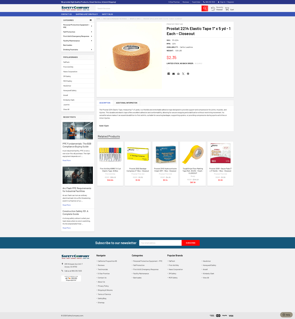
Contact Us (66, 14)
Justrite (66, 104)
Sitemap (101, 302)
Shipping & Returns (105, 290)
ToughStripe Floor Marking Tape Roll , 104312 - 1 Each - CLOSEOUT (193, 170)
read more (67, 160)
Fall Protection (69, 32)
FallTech (66, 62)
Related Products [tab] (109, 136)
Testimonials (103, 269)
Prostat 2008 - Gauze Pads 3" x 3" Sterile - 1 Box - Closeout (220, 169)
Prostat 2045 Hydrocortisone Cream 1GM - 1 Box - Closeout (165, 169)
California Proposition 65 (107, 261)
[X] (183, 74)
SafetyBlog (102, 298)
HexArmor (67, 86)
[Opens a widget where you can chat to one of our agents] (286, 315)
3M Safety (67, 76)
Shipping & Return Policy (87, 14)
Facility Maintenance (71, 41)
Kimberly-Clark (68, 100)
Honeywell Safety (69, 90)
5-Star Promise (104, 273)
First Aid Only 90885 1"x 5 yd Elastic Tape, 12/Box (110, 169)
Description (104, 103)
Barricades (67, 45)
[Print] (178, 74)
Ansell (65, 95)
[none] (131, 56)
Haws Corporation (70, 71)
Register (230, 2)
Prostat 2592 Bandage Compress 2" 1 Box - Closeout (138, 169)
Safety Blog (107, 14)
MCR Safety (67, 81)
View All (66, 109)
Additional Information (126, 103)
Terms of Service (104, 294)
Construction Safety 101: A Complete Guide (75, 212)
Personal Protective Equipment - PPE (76, 26)
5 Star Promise (174, 2)
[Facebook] (169, 74)
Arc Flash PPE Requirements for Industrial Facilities (77, 189)
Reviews (186, 2)
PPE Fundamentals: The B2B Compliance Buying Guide (77, 145)
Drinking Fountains (70, 50)
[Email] (173, 74)
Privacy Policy (103, 286)
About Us (101, 282)
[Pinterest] (188, 74)
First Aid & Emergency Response (76, 36)
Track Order (196, 2)
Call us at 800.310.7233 (73, 271)
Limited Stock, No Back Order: (184, 63)
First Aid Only (68, 67)
